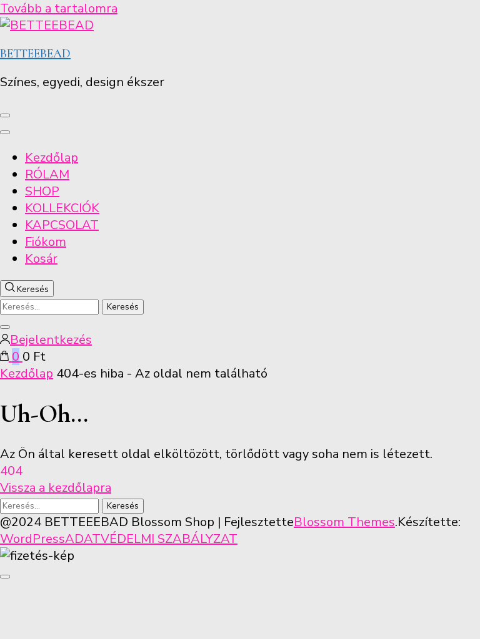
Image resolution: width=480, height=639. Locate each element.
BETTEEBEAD (35, 53)
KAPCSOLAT (62, 225)
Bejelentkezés (51, 339)
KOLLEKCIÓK (62, 208)
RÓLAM (47, 174)
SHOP (42, 191)
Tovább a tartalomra (59, 8)
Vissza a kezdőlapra (55, 487)
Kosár (41, 258)
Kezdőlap (51, 157)
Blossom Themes (344, 522)
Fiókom (45, 241)
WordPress (32, 538)
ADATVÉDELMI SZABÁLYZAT (151, 538)
